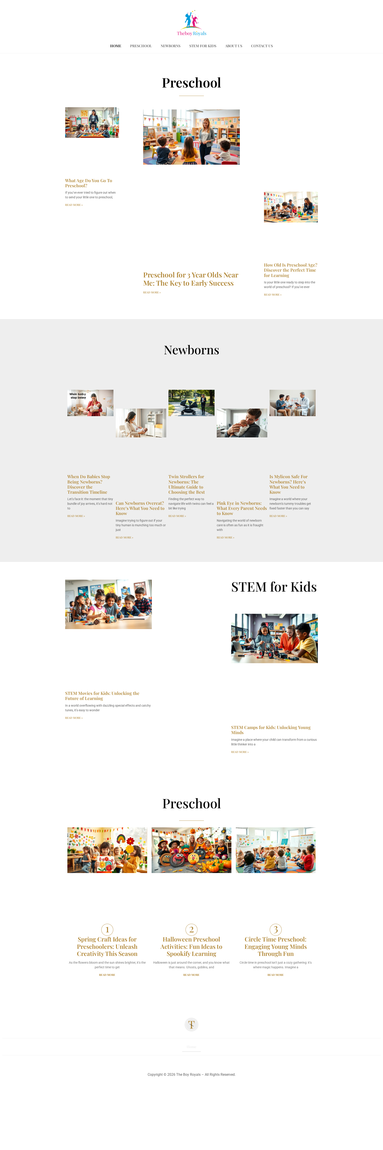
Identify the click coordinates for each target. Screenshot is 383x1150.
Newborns (170, 45)
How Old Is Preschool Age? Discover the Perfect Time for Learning (290, 270)
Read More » (74, 205)
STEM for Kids (202, 45)
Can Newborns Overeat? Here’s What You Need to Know (140, 508)
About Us (233, 45)
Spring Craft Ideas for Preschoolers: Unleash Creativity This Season (107, 946)
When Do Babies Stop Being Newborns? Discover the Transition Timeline (88, 484)
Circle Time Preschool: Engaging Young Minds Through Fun (275, 946)
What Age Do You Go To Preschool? (88, 182)
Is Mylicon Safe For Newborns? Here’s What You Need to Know (289, 484)
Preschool (141, 45)
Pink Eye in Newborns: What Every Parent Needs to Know (242, 508)
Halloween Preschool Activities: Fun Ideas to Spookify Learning (191, 946)
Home (115, 45)
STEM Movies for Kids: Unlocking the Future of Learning (102, 695)
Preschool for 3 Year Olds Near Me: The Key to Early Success (190, 279)
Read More (107, 975)
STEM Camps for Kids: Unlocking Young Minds (271, 729)
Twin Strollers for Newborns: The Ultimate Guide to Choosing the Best (186, 484)
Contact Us (262, 45)
